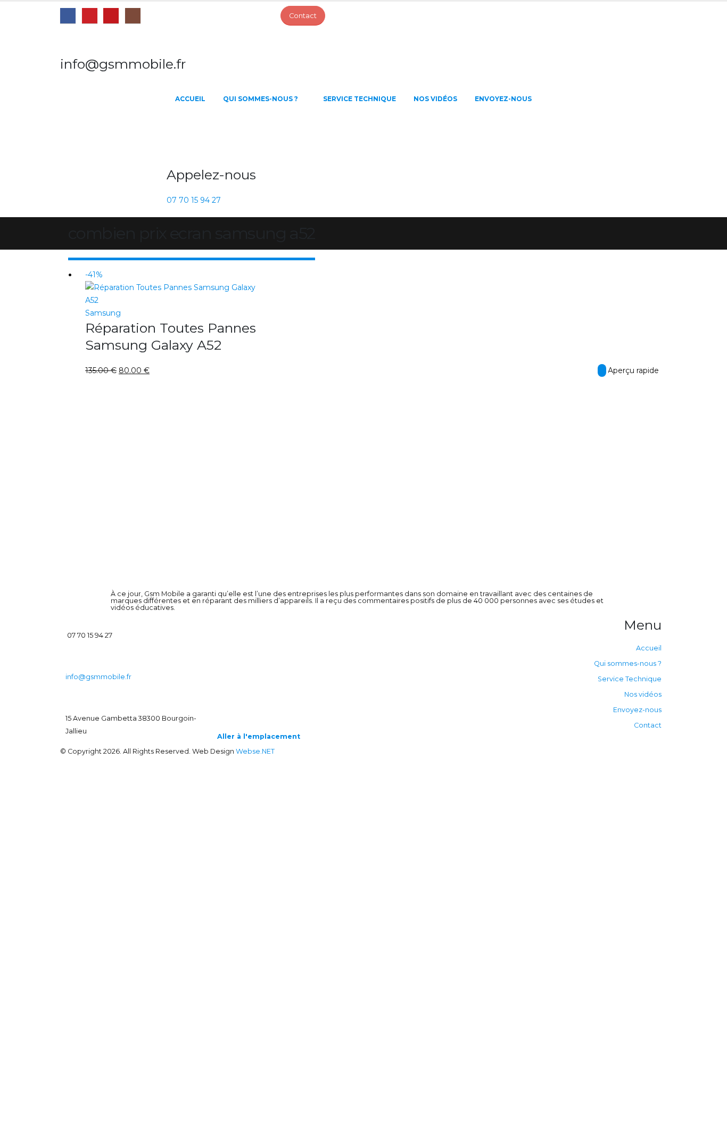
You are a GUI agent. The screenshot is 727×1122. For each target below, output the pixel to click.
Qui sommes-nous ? (260, 99)
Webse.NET (255, 751)
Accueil (190, 99)
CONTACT (602, 370)
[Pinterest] (89, 15)
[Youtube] (111, 15)
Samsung (103, 313)
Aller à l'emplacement (258, 736)
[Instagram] (133, 15)
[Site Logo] (113, 136)
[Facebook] (68, 15)
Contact (648, 725)
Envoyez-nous (503, 99)
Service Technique (359, 99)
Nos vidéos (435, 99)
